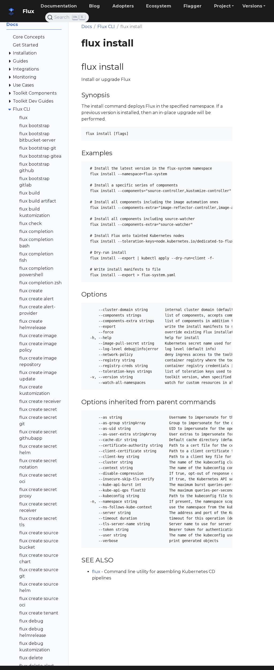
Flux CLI (106, 26)
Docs (86, 26)
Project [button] (222, 6)
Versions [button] (252, 6)
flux (96, 571)
